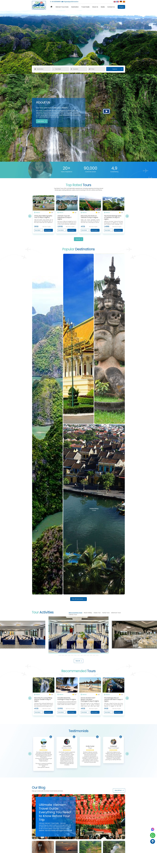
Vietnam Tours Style (62, 7)
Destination (75, 7)
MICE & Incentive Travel (75, 613)
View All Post (118, 790)
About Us (95, 7)
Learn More (41, 121)
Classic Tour (97, 613)
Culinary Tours (73, 614)
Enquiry (121, 7)
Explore (115, 69)
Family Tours (105, 613)
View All (78, 239)
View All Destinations (77, 599)
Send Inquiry (48, 230)
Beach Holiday (88, 613)
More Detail (37, 230)
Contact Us (111, 7)
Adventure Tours (116, 613)
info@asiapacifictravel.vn (70, 1)
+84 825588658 (56, 1)
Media (103, 7)
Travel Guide (85, 7)
